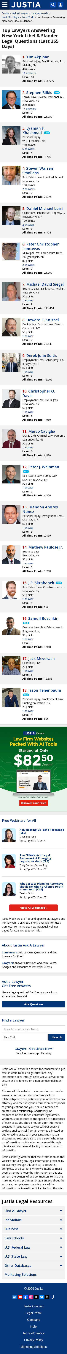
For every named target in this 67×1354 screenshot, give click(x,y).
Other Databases (17, 1265)
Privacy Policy (33, 1340)
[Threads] (36, 1297)
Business (11, 1229)
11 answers (29, 73)
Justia (5, 13)
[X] (47, 1297)
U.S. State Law (15, 1256)
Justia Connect (33, 1306)
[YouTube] (20, 1297)
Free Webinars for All (19, 821)
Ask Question (33, 1004)
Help (33, 1326)
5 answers (28, 149)
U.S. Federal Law (17, 1247)
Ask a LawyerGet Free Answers (16, 983)
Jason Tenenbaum (44, 690)
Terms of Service (33, 1333)
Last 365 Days (10, 17)
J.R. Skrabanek (41, 582)
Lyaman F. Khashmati (33, 130)
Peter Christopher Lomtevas (40, 246)
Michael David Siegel (45, 284)
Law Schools (14, 1238)
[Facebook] (25, 1297)
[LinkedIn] (14, 1297)
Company (33, 1319)
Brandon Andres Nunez (40, 509)
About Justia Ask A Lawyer (23, 945)
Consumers (9, 952)
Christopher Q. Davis (38, 393)
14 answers (29, 108)
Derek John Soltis (41, 355)
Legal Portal (33, 1313)
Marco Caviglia (41, 431)
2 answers (28, 189)
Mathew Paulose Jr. (45, 547)
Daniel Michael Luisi (44, 208)
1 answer (27, 300)
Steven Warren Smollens (37, 170)
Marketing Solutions (20, 1274)
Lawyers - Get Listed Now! (33, 1049)
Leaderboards (39, 13)
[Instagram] (31, 1297)
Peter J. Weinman (43, 466)
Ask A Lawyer (20, 13)
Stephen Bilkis (39, 92)
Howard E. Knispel (42, 319)
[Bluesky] (41, 1297)
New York (28, 17)
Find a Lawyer (13, 1020)
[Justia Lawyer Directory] (52, 1297)
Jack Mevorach (41, 658)
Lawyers (7, 963)
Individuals (13, 1220)
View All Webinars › (33, 908)
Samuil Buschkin (43, 618)
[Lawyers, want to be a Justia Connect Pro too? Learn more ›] (56, 92)
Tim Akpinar (37, 56)
